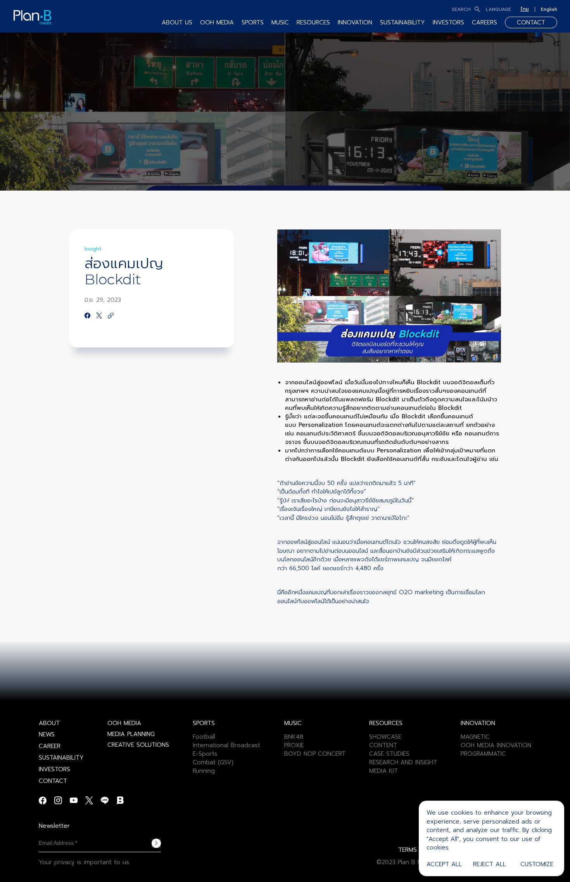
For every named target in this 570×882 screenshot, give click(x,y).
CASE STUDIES (389, 754)
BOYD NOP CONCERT (314, 754)
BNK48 (293, 736)
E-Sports (205, 754)
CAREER (49, 746)
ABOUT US (177, 22)
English (549, 9)
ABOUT (49, 723)
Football (204, 736)
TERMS (407, 850)
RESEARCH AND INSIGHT (403, 762)
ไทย (525, 9)
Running (204, 771)
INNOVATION (355, 22)
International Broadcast (226, 745)
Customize (536, 864)
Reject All (489, 864)
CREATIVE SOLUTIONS (138, 745)
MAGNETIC (475, 736)
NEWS (47, 734)
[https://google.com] (111, 316)
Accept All (444, 864)
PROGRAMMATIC (483, 754)
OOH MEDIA (124, 723)
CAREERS (484, 22)
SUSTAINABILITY (402, 22)
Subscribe (156, 843)
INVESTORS (448, 22)
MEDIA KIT (383, 771)
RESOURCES (313, 22)
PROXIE (294, 745)
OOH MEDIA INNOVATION (496, 745)
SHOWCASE (385, 736)
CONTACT (531, 22)
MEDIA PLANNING (131, 734)
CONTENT (383, 745)
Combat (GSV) (213, 762)
